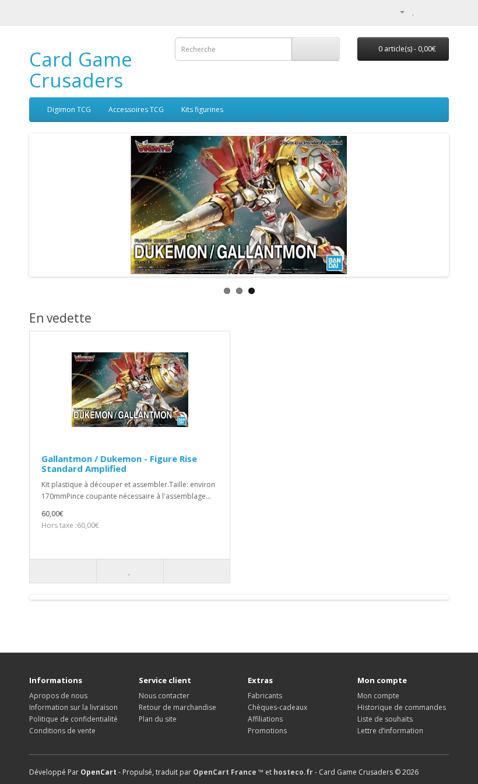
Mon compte (378, 696)
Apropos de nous (58, 696)
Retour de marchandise (177, 707)
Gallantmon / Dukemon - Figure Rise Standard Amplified (119, 463)
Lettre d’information (390, 731)
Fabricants (265, 696)
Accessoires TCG (136, 109)
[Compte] (398, 11)
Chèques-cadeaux (277, 707)
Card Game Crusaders (80, 69)
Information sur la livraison (73, 707)
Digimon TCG (69, 109)
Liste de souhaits (385, 719)
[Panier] (426, 11)
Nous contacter (164, 696)
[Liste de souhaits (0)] (413, 11)
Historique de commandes (401, 707)
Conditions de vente (62, 731)
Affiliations (265, 719)
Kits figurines (202, 109)
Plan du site (158, 719)
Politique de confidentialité (73, 719)
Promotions (267, 731)
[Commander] (440, 11)
